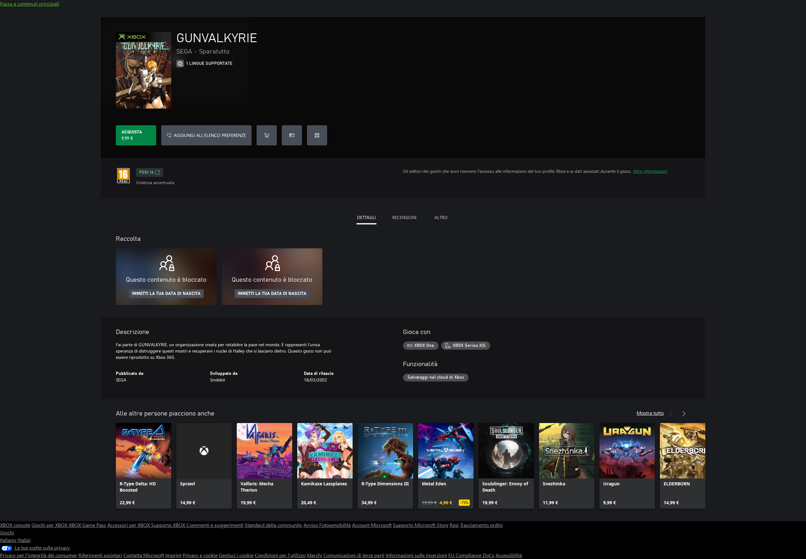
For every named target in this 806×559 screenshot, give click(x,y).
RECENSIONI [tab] (404, 217)
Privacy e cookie (200, 555)
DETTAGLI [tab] (366, 217)
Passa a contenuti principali (29, 3)
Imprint (173, 555)
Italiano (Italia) (15, 540)
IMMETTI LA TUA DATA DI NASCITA (166, 293)
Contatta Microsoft (143, 555)
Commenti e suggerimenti (214, 525)
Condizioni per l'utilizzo (280, 555)
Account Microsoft (372, 525)
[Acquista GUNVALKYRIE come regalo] (292, 135)
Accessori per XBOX (129, 525)
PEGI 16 (146, 172)
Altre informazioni (650, 171)
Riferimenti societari (100, 555)
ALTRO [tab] (441, 217)
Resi (454, 525)
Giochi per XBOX (50, 525)
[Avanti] (684, 413)
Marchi (314, 555)
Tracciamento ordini (481, 525)
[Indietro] (671, 413)
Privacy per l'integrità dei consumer (38, 555)
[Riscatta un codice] (317, 135)
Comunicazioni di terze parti (353, 555)
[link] (143, 466)
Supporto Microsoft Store (420, 525)
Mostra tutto (650, 412)
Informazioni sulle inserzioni (416, 555)
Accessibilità (509, 555)
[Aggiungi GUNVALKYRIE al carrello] (267, 135)
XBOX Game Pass (87, 525)
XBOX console (15, 525)
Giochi (7, 532)
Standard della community (273, 525)
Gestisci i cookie (236, 555)
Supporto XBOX (168, 525)
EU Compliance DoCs (471, 555)
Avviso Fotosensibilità (327, 525)
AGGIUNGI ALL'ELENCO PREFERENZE (210, 135)
